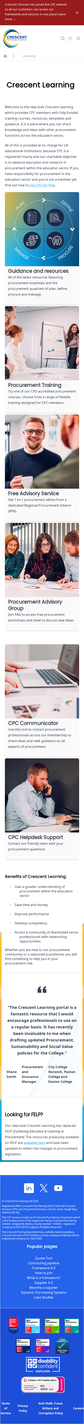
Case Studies (43, 1297)
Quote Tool (43, 1258)
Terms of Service (6, 1408)
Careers (78, 1408)
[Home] (5, 56)
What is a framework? (44, 1278)
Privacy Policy (23, 1408)
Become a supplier (43, 1287)
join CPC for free (42, 185)
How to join (44, 1273)
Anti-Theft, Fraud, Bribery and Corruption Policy (50, 1408)
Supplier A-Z (43, 1282)
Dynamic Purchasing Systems (43, 1292)
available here (34, 1142)
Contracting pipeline (43, 1263)
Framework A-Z (43, 1268)
